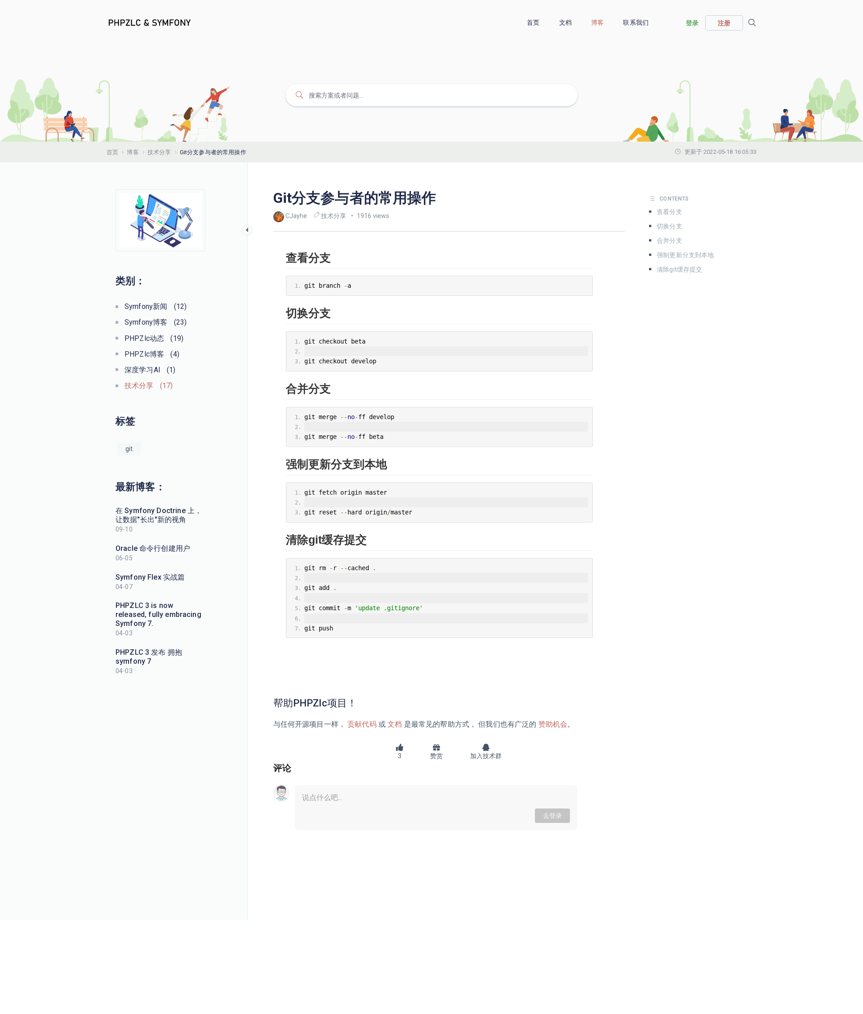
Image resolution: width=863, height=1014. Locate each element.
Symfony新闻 (156, 306)
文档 (566, 22)
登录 (692, 23)
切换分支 (669, 226)
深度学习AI (150, 370)
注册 (724, 23)
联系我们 (636, 22)
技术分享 (159, 152)
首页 (534, 22)
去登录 (552, 815)
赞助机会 (552, 724)
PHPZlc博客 (152, 354)
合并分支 (669, 240)
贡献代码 (362, 724)
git (129, 448)
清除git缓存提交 (679, 269)
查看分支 (669, 211)
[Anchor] (362, 703)
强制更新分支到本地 (685, 255)
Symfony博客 (156, 322)
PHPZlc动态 (154, 338)
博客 (598, 22)
